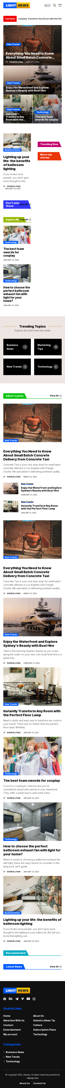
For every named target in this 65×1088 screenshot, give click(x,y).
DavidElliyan (16, 62)
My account (10, 1034)
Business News (12, 150)
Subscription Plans (44, 1029)
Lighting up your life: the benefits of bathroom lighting (16, 163)
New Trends (13, 44)
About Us (38, 1015)
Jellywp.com (32, 1078)
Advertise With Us (13, 1020)
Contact (8, 1025)
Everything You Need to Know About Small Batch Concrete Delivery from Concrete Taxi (27, 455)
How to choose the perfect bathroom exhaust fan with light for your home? (16, 294)
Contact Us (39, 1083)
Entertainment (12, 1029)
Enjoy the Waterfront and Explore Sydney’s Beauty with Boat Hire (41, 489)
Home (6, 1015)
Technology (42, 112)
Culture (37, 1025)
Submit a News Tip (44, 1020)
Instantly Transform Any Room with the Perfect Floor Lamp (39, 507)
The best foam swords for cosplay (13, 252)
